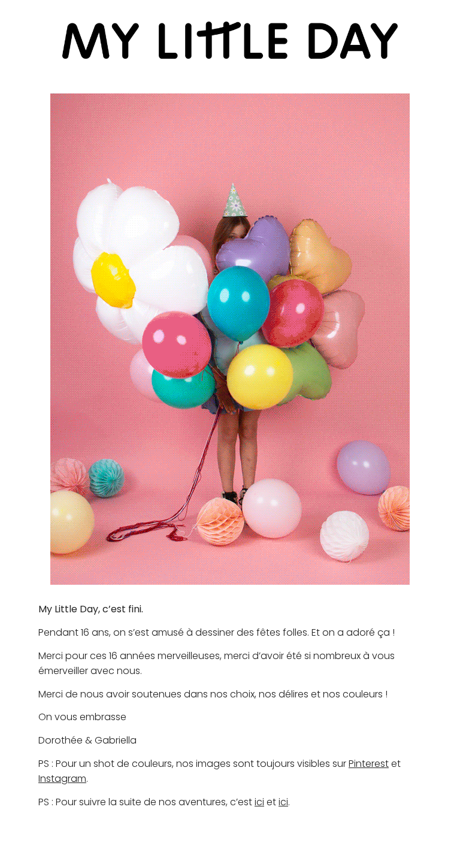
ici (259, 802)
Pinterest (369, 764)
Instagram (62, 778)
